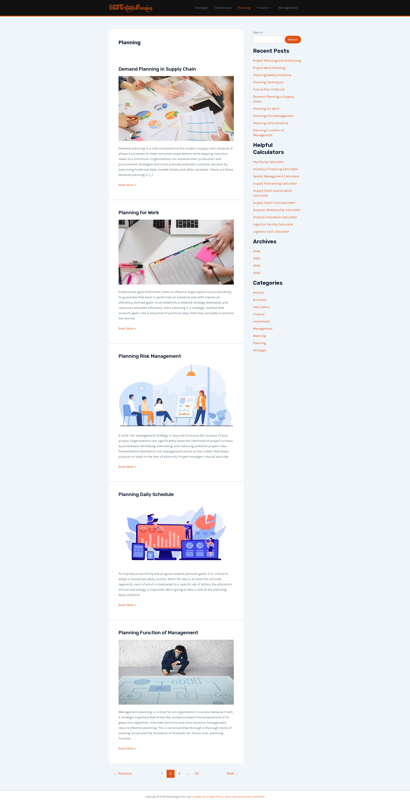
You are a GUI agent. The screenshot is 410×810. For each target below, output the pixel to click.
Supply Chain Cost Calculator (274, 203)
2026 (256, 251)
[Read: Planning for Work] (176, 252)
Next (232, 773)
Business (259, 300)
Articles (258, 292)
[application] (270, 7)
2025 (256, 258)
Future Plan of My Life (269, 89)
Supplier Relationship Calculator (277, 210)
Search (258, 32)
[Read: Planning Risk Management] (176, 395)
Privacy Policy (215, 796)
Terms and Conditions (237, 796)
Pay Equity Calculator (268, 162)
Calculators (261, 307)
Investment (223, 8)
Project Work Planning (269, 68)
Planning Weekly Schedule (272, 75)
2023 (256, 273)
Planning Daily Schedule (146, 494)
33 (197, 773)
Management (288, 8)
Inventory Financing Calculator (275, 169)
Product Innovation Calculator (275, 217)
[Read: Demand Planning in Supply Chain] (176, 108)
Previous (123, 773)
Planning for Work (139, 212)
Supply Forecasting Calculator (275, 183)
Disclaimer (258, 796)
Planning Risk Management (150, 356)
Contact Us (198, 796)
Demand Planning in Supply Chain (157, 69)
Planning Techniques (268, 82)
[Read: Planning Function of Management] (176, 672)
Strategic (201, 8)
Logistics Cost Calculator (271, 231)
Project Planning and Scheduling (277, 60)
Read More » (127, 185)
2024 (256, 266)
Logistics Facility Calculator (273, 224)
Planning (244, 8)
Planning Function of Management (158, 633)
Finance (263, 8)
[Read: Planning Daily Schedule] (176, 533)
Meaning (259, 336)
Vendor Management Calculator (276, 176)
